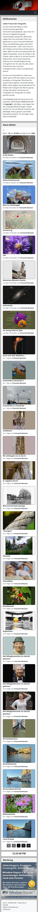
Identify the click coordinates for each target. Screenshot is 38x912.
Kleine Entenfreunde (11, 180)
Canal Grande (8, 839)
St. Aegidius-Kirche (10, 481)
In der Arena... (8, 155)
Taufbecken (7, 431)
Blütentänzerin (9, 814)
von (24, 158)
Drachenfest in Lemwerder (13, 406)
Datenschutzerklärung (10, 907)
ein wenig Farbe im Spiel (12, 330)
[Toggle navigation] (35, 12)
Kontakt (5, 905)
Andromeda (7, 305)
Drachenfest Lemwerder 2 (13, 380)
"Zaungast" (7, 531)
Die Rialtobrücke (9, 764)
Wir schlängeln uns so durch (14, 456)
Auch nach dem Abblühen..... (14, 355)
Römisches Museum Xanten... (15, 280)
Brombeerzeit (8, 606)
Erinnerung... (8, 230)
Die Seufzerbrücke (10, 739)
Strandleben (8, 581)
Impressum (7, 909)
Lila (4, 255)
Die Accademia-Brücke (12, 789)
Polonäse (6, 556)
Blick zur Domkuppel (11, 205)
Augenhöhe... (8, 631)
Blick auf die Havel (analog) (14, 506)
